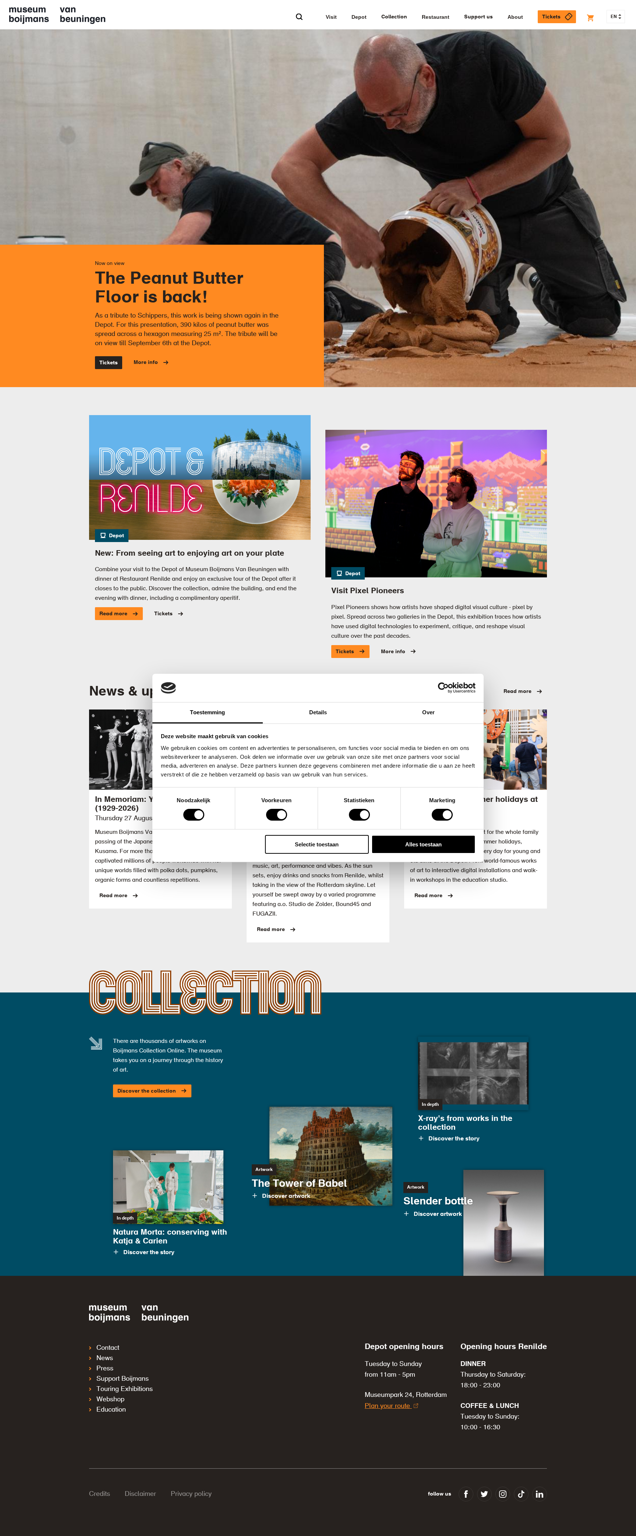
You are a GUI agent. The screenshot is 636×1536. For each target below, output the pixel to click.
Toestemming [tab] (207, 712)
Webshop (110, 1399)
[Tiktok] (521, 1494)
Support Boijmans (122, 1379)
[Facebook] (466, 1494)
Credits (99, 1494)
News (104, 1358)
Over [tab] (428, 712)
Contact (107, 1348)
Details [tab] (318, 712)
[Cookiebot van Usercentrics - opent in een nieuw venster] (443, 687)
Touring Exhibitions (124, 1389)
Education (111, 1409)
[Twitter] (484, 1494)
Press (104, 1368)
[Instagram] (502, 1494)
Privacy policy (191, 1494)
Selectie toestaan (317, 844)
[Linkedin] (539, 1494)
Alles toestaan (423, 844)
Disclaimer (140, 1494)
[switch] (276, 815)
